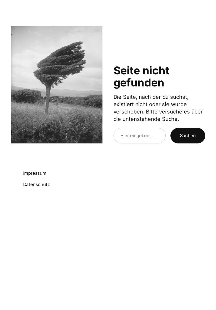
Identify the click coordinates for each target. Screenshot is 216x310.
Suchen (188, 135)
